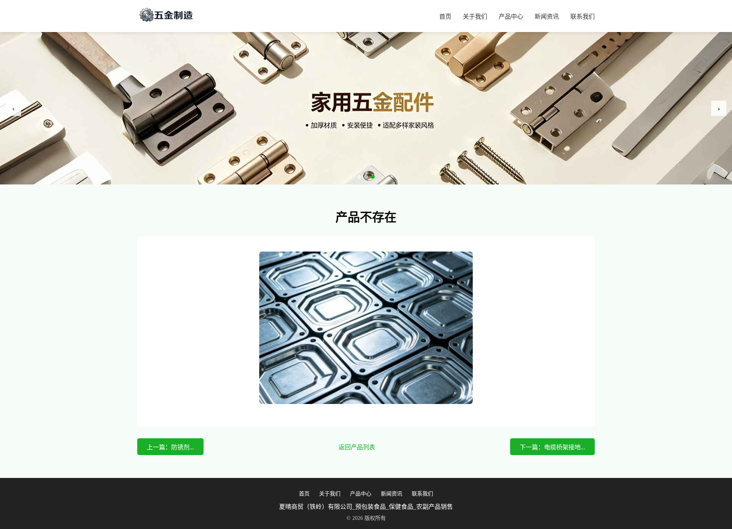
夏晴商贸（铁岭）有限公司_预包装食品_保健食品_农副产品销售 (366, 506)
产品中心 (511, 16)
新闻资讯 (547, 16)
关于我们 (475, 16)
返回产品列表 (357, 447)
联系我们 (582, 16)
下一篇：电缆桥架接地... (552, 447)
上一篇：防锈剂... (170, 447)
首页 (445, 16)
